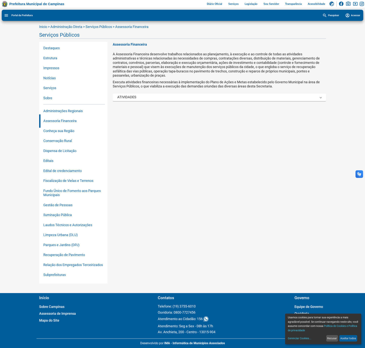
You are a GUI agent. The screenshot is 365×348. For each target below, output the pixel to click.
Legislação (251, 3)
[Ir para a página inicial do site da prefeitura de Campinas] (4, 4)
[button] (219, 97)
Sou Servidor (271, 3)
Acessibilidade (316, 3)
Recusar (332, 338)
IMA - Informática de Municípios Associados (194, 343)
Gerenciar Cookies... (299, 338)
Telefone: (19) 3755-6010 (177, 306)
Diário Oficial (214, 3)
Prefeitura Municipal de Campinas (36, 4)
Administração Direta (66, 27)
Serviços (233, 3)
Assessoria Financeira (131, 27)
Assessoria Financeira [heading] (130, 44)
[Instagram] (362, 4)
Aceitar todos (348, 338)
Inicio (43, 27)
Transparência (293, 3)
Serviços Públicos (99, 27)
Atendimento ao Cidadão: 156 (180, 319)
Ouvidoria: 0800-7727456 (176, 312)
